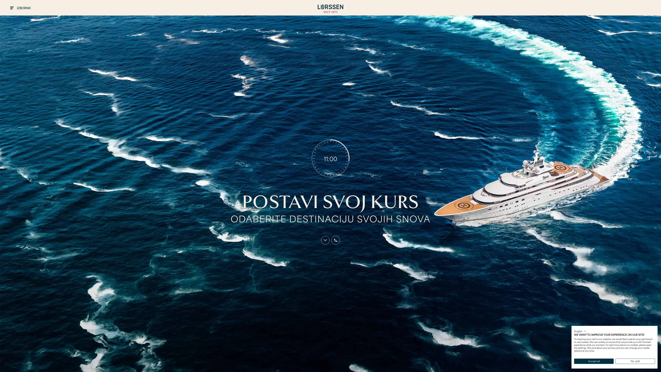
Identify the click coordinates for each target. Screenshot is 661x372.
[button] (580, 331)
